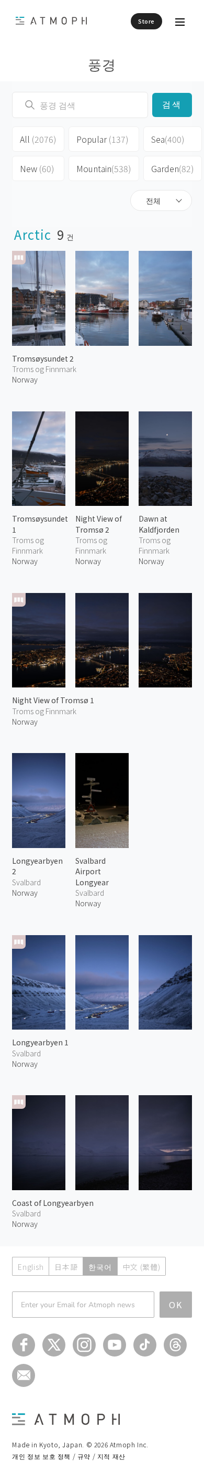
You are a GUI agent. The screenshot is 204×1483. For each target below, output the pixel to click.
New (37, 168)
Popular (102, 139)
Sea (168, 139)
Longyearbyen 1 (40, 1042)
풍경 (102, 63)
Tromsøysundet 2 (43, 358)
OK (176, 1304)
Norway (25, 379)
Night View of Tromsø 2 (98, 523)
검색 (172, 104)
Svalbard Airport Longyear (92, 871)
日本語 (65, 1267)
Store (146, 21)
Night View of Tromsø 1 (53, 700)
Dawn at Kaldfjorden (159, 523)
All (38, 139)
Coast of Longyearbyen (53, 1203)
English (30, 1267)
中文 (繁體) (142, 1267)
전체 (153, 200)
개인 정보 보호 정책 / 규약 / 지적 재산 (68, 1456)
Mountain (103, 168)
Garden (172, 168)
